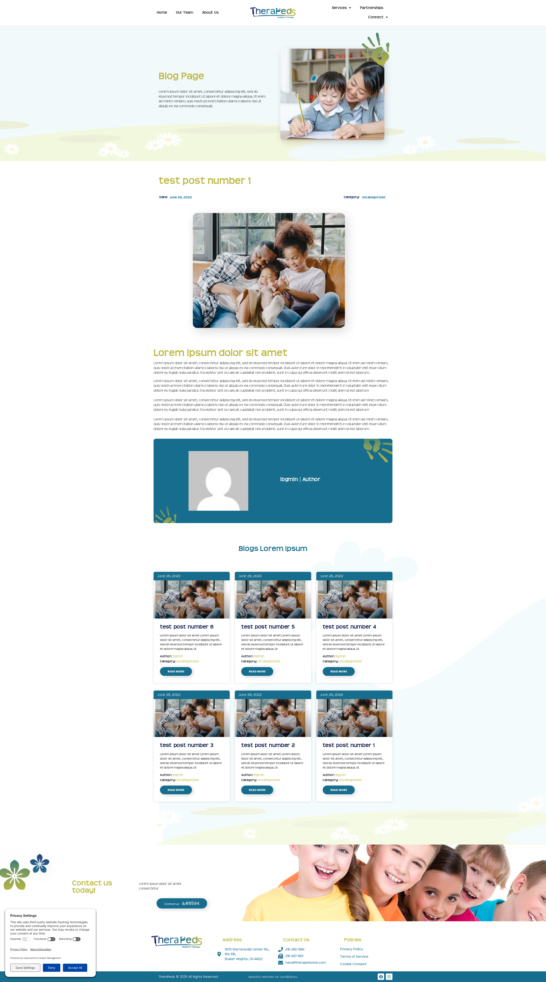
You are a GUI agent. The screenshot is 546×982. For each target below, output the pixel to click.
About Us (210, 12)
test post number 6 (186, 627)
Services (339, 8)
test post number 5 (268, 627)
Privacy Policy (351, 949)
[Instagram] (389, 976)
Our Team (184, 12)
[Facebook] (381, 976)
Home (162, 12)
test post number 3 (186, 745)
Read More (176, 671)
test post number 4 (349, 627)
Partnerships (371, 8)
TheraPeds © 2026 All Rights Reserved (188, 976)
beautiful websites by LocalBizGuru (273, 977)
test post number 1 (349, 745)
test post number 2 (268, 745)
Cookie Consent (353, 964)
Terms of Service (354, 957)
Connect (375, 17)
